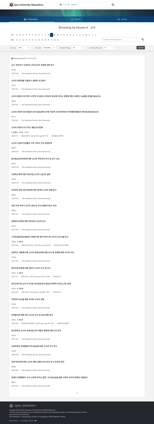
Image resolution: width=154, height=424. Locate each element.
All (12, 35)
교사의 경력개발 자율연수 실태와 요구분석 (28, 80)
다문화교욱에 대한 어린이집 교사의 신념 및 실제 (30, 174)
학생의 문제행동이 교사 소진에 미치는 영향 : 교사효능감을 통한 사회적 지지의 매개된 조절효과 (49, 377)
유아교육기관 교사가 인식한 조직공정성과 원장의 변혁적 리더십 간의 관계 (41, 283)
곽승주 (21, 242)
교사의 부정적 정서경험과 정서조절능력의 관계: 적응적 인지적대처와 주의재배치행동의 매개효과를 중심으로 (54, 112)
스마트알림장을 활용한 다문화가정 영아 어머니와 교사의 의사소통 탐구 (39, 237)
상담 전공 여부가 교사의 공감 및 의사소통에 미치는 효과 (33, 205)
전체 (12, 40)
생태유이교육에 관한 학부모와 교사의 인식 (28, 221)
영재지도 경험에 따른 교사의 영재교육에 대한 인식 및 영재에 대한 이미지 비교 (42, 252)
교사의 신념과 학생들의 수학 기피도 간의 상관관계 (31, 143)
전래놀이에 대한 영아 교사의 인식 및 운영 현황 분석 (32, 315)
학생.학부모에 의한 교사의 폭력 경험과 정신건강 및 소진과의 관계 (37, 362)
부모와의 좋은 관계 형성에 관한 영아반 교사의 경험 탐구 (33, 190)
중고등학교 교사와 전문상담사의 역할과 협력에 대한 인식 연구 (36, 330)
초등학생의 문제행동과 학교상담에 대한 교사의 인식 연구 (34, 346)
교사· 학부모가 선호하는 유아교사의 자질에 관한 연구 (32, 65)
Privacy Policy (13, 420)
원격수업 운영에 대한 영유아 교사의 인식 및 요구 (31, 268)
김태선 (15, 132)
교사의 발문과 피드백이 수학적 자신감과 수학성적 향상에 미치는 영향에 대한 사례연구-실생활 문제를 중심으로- (56, 96)
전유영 (21, 289)
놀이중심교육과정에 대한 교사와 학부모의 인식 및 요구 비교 (35, 158)
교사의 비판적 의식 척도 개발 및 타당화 (27, 127)
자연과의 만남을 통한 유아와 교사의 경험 (27, 299)
